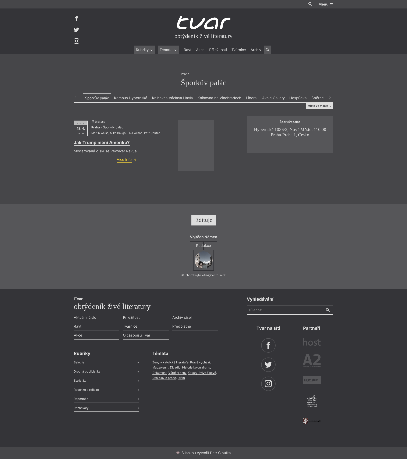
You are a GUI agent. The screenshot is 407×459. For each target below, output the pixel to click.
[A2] (312, 361)
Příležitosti (218, 50)
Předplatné (181, 326)
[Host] (312, 342)
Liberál (252, 98)
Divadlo (175, 367)
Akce (200, 50)
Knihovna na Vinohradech (219, 98)
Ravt (187, 50)
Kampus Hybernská (130, 98)
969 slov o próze (164, 378)
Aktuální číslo (85, 317)
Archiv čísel (182, 317)
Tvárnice (238, 50)
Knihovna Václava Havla (172, 98)
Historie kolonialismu (196, 367)
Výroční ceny (177, 372)
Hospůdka (298, 98)
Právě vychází (200, 362)
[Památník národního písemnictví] (312, 401)
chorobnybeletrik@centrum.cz (206, 275)
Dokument (159, 372)
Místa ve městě (318, 105)
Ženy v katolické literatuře (170, 362)
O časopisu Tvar (136, 335)
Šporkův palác (97, 98)
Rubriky (143, 50)
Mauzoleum (160, 367)
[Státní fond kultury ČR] (312, 421)
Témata (167, 50)
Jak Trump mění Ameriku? (102, 142)
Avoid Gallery (273, 98)
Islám (181, 378)
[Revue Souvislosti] (312, 380)
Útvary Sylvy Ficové (202, 372)
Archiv (256, 50)
